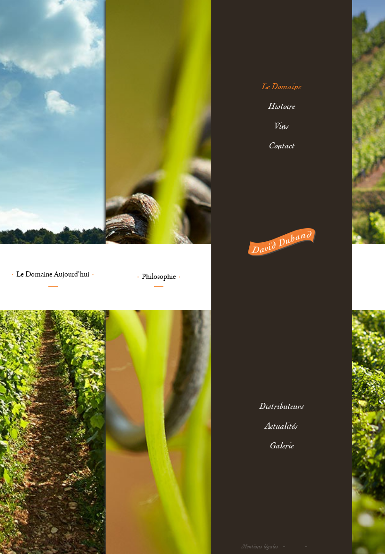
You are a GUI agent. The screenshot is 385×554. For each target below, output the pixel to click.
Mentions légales (260, 547)
